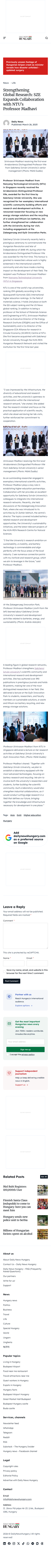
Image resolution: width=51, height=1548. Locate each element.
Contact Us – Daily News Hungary (19, 1264)
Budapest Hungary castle (15, 1403)
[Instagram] (14, 1543)
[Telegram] (32, 1543)
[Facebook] (9, 1543)
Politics (6, 1305)
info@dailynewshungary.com (17, 1499)
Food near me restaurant (15, 1371)
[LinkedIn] (4, 1543)
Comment (9, 920)
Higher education (32, 815)
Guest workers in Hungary (16, 1380)
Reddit (6, 1437)
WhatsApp (8, 1428)
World (6, 1333)
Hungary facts (10, 1389)
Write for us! (9, 1280)
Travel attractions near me (16, 1376)
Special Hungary (11, 1328)
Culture (6, 1323)
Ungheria (7, 1342)
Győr (19, 815)
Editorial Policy (10, 1475)
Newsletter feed (11, 1423)
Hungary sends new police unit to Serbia (15, 1218)
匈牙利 (6, 1347)
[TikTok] (23, 1543)
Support (7, 1285)
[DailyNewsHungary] (25, 38)
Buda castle (9, 1408)
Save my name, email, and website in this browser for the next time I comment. (27, 971)
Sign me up (25, 1049)
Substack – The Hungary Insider (18, 1446)
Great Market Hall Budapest (17, 1399)
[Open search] (46, 38)
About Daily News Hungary (16, 1259)
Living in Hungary (11, 1362)
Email (30, 958)
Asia (12, 815)
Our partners (9, 1276)
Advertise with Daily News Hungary (20, 1480)
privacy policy (28, 1054)
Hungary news (10, 1300)
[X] (18, 1543)
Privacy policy (10, 1471)
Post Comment (11, 981)
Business (7, 1309)
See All (44, 1177)
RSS (5, 1442)
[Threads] (42, 1543)
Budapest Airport (11, 1366)
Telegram (7, 1432)
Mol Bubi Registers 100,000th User (14, 1188)
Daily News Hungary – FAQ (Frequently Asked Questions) (22, 1270)
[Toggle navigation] (4, 38)
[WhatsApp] (28, 1543)
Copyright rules (10, 1466)
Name (7, 958)
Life (5, 1319)
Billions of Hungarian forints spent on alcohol (17, 1232)
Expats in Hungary (12, 1385)
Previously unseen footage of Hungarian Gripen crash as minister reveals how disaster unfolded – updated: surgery (25, 66)
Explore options (22, 1005)
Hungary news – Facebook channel (20, 1451)
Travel (6, 1314)
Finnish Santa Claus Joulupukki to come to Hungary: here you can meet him (17, 1205)
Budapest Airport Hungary (16, 1394)
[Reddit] (37, 1543)
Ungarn (6, 1337)
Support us (20, 1085)
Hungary (7, 820)
